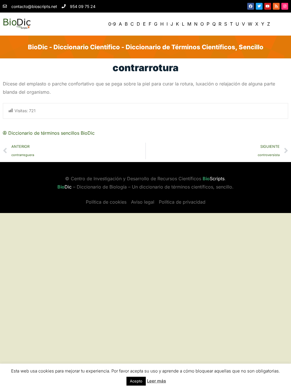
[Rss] (276, 6)
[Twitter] (259, 6)
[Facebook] (250, 6)
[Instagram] (284, 6)
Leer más (156, 381)
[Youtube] (267, 6)
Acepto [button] (136, 381)
